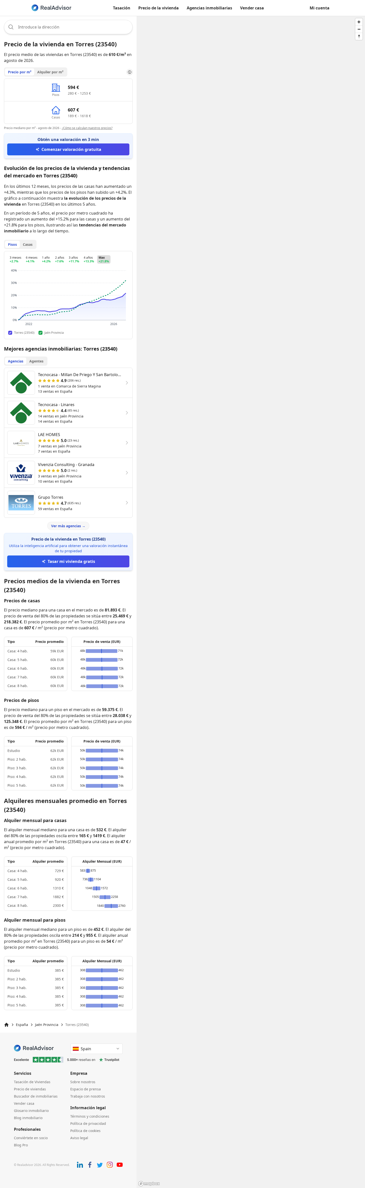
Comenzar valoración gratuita (71, 149)
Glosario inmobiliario (31, 1110)
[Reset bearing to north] (359, 36)
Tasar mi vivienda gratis (71, 561)
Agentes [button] (36, 361)
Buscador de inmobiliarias (36, 1096)
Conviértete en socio (31, 1137)
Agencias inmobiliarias (209, 8)
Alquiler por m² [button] (50, 72)
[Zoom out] (359, 29)
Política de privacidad (88, 1123)
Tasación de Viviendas (32, 1081)
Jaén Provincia (46, 1024)
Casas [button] (28, 244)
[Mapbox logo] (149, 1184)
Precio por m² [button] (19, 72)
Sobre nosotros (82, 1081)
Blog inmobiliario (28, 1117)
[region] (251, 602)
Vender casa (252, 8)
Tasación (121, 8)
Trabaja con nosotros (87, 1096)
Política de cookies (85, 1130)
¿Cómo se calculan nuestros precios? (87, 128)
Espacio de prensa (85, 1089)
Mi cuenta (319, 8)
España (22, 1024)
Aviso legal (79, 1137)
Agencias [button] (15, 361)
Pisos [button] (12, 244)
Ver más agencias (68, 526)
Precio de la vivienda (158, 8)
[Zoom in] (359, 22)
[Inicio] (6, 1024)
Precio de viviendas (30, 1089)
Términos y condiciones (89, 1116)
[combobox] (68, 27)
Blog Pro (21, 1145)
